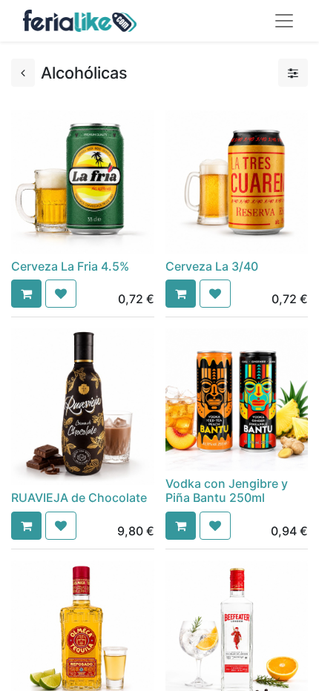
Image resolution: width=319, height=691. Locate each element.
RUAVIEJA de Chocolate (79, 497)
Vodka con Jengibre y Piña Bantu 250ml (226, 490)
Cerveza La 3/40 (211, 266)
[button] (26, 294)
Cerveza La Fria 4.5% (70, 266)
